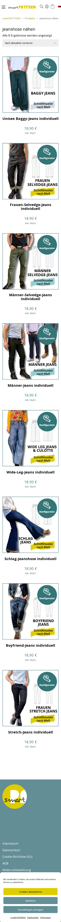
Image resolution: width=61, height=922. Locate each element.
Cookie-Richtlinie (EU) (17, 857)
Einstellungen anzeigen (30, 909)
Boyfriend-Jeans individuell (30, 645)
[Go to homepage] (31, 7)
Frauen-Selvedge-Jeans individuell (30, 206)
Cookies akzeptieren (30, 891)
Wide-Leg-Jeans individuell (30, 472)
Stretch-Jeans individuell (30, 732)
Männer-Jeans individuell (30, 385)
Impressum (45, 917)
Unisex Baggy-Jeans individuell (30, 118)
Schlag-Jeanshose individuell (30, 559)
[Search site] (41, 7)
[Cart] (52, 6)
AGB (5, 863)
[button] (3, 7)
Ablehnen (30, 900)
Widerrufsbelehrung (16, 870)
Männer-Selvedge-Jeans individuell (30, 297)
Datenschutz (33, 917)
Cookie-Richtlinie (18, 917)
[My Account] (47, 6)
